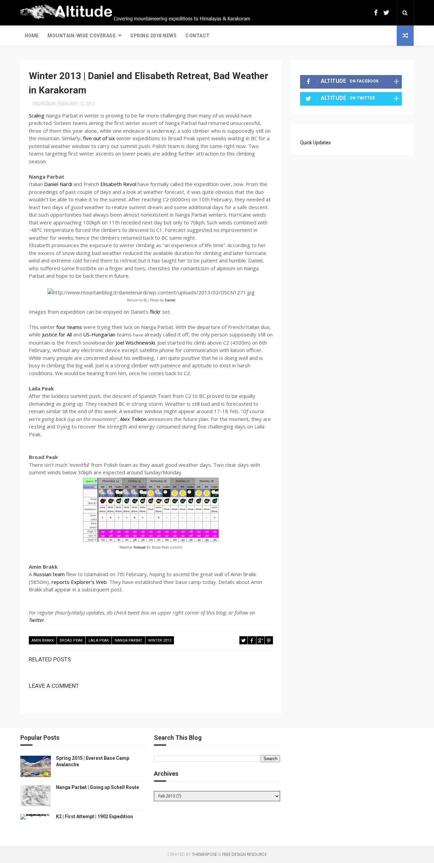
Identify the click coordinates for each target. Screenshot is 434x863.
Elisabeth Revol (118, 184)
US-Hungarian (99, 334)
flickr (155, 311)
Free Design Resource (244, 854)
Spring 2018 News (153, 35)
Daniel (170, 300)
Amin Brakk (43, 640)
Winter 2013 (159, 640)
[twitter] (386, 13)
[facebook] (376, 13)
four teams (69, 327)
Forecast (140, 547)
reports (61, 582)
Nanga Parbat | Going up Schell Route (97, 787)
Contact (197, 35)
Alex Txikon (133, 419)
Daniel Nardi (58, 184)
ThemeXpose (204, 854)
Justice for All (57, 334)
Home (32, 35)
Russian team (49, 574)
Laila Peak (98, 640)
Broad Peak (71, 640)
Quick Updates (315, 142)
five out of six (99, 138)
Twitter (36, 620)
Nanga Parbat (128, 640)
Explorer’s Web (89, 582)
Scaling (36, 115)
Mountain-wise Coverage (81, 35)
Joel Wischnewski (135, 342)
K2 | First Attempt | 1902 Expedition (94, 816)
